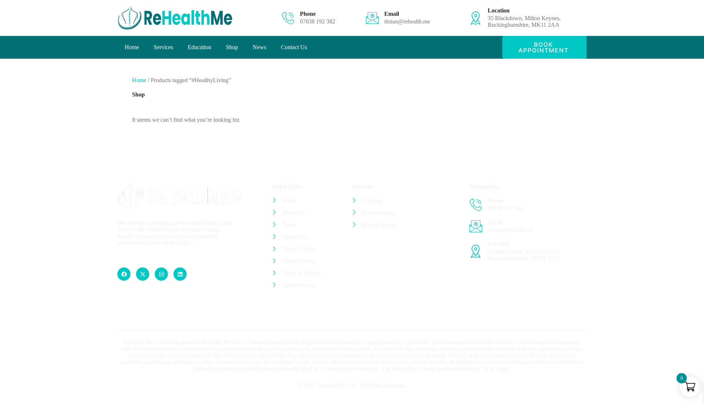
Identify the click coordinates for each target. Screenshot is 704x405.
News (259, 47)
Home (132, 47)
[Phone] (288, 17)
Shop (232, 47)
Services (163, 47)
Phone (308, 14)
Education (199, 47)
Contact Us (294, 47)
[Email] (372, 17)
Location (499, 10)
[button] (544, 47)
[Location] (475, 17)
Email (391, 14)
